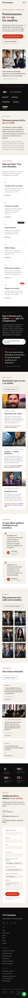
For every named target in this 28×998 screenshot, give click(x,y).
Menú (24, 2)
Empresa (7, 838)
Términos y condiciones (11, 992)
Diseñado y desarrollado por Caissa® (20, 993)
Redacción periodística (7, 961)
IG (3, 923)
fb (14, 923)
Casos (3, 938)
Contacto (4, 943)
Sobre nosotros (6, 933)
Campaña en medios (7, 953)
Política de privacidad (4, 992)
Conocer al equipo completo (12, 606)
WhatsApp (8, 852)
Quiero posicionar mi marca (12, 36)
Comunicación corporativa (8, 950)
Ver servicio (7, 195)
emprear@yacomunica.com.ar (9, 976)
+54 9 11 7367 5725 (7, 973)
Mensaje (8, 880)
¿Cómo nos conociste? (11, 873)
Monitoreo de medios (7, 963)
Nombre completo (10, 830)
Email (7, 844)
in (7, 923)
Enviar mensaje (11, 894)
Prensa (4, 940)
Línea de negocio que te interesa (12, 859)
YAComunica (7, 3)
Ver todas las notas (9, 677)
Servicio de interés (10, 866)
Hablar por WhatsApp (10, 41)
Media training (5, 958)
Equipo (4, 935)
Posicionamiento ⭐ (7, 956)
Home (3, 930)
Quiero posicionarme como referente (11, 341)
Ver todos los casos (10, 389)
